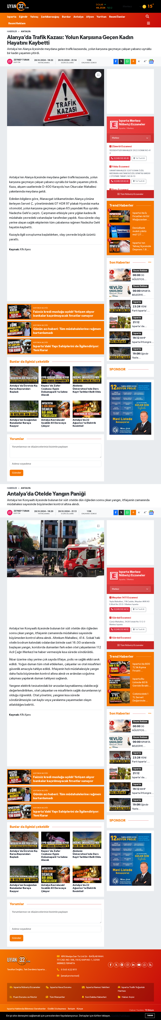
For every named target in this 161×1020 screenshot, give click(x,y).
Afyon (90, 16)
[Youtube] (139, 964)
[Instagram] (127, 964)
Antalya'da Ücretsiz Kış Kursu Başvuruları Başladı (23, 388)
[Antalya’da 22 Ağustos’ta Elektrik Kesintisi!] (87, 409)
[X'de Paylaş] (121, 61)
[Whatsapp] (144, 964)
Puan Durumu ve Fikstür (25, 997)
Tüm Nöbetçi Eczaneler (131, 194)
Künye (80, 1009)
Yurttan (101, 16)
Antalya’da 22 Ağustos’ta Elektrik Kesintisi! (84, 423)
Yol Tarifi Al (140, 158)
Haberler (12, 31)
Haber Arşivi (128, 997)
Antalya (78, 16)
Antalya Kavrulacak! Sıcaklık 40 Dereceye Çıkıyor (53, 423)
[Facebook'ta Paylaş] (116, 61)
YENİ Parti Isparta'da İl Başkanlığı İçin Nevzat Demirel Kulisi (141, 309)
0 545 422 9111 (69, 969)
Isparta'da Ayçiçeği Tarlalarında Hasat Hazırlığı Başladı (140, 324)
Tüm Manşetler (57, 997)
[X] (116, 964)
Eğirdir (23, 16)
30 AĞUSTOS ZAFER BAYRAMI (141, 277)
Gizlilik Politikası (120, 1015)
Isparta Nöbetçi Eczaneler (27, 987)
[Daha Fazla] (133, 61)
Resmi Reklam (16, 23)
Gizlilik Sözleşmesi (56, 1009)
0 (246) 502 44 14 (121, 609)
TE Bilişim (149, 1010)
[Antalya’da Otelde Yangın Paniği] (55, 548)
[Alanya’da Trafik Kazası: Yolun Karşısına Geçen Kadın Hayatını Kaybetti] (55, 97)
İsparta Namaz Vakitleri (98, 987)
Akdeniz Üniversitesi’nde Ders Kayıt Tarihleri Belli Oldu (87, 388)
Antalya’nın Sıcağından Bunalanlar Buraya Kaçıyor (23, 423)
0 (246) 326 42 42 (121, 181)
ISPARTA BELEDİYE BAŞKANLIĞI (141, 293)
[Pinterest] (122, 964)
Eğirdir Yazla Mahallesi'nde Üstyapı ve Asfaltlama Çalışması (140, 356)
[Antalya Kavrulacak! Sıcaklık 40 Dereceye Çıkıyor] (55, 409)
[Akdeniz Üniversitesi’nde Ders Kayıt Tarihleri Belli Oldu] (87, 375)
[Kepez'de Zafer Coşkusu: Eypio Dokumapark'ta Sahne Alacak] (55, 375)
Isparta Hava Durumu (60, 987)
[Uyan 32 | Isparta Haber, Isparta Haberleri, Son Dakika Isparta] (18, 6)
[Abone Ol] (151, 61)
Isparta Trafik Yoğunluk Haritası (131, 989)
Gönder (16, 472)
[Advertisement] (56, 150)
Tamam (150, 1015)
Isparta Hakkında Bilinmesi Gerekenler (26, 1009)
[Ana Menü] (148, 23)
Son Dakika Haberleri (95, 997)
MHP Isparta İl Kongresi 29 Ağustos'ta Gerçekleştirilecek (143, 340)
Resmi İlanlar (117, 16)
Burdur (66, 16)
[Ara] (148, 16)
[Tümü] (149, 262)
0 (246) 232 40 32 (121, 630)
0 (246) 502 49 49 (121, 158)
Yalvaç (34, 16)
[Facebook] (110, 964)
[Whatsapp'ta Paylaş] (127, 61)
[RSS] (150, 964)
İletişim (71, 1009)
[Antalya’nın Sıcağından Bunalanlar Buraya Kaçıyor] (24, 409)
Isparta (11, 16)
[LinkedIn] (133, 964)
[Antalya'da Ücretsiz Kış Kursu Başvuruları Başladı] (24, 375)
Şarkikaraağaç (50, 16)
